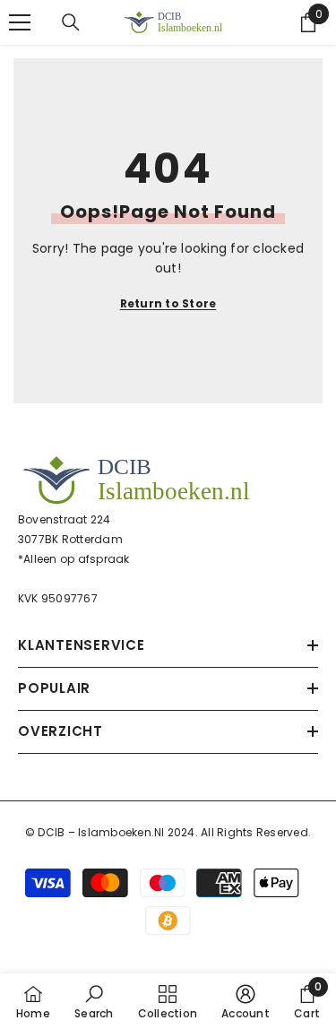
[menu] (19, 22)
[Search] (71, 22)
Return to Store (168, 303)
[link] (94, 1001)
